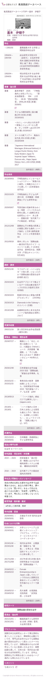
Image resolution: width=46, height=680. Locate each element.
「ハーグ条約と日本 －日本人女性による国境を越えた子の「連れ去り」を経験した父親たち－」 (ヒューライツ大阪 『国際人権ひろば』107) (30, 415)
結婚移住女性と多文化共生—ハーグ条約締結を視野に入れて (28, 313)
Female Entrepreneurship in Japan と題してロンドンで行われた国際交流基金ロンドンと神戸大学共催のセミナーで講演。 (29, 577)
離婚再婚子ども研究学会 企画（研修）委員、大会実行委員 (29, 621)
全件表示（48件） (34, 169)
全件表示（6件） (34, 428)
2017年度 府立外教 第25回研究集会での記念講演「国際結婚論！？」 (30, 561)
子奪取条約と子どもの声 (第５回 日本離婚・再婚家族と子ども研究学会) (28, 197)
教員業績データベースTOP (15, 11)
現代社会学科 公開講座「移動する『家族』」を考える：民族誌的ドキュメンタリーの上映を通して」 (29, 548)
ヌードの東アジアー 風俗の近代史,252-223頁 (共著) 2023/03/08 (27, 138)
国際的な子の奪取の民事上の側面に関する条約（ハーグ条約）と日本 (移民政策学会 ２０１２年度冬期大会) (28, 231)
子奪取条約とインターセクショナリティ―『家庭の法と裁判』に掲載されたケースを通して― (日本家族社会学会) (28, 184)
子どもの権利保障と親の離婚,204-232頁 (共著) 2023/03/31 (26, 115)
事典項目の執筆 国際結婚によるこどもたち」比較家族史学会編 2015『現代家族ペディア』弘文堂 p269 (30, 386)
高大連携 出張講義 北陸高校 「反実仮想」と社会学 (29, 593)
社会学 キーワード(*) (13, 449)
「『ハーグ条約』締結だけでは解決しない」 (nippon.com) (29, 399)
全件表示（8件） (34, 320)
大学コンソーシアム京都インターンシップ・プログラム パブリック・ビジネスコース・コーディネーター (29, 533)
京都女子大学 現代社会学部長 (30, 517)
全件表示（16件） (34, 260)
